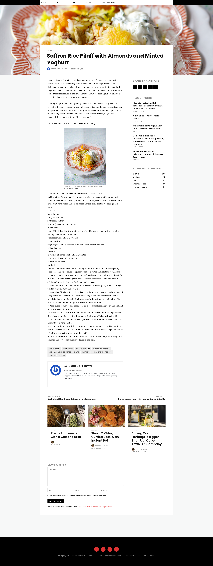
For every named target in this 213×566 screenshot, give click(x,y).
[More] (160, 87)
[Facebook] (64, 382)
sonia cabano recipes (102, 352)
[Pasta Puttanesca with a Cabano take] (66, 416)
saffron (85, 352)
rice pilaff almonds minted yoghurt (64, 352)
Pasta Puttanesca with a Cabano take (66, 435)
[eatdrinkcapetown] (49, 68)
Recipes (50, 50)
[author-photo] (52, 442)
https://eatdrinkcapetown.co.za (73, 370)
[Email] (150, 87)
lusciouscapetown (101, 349)
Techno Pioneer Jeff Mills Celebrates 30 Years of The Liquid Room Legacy (148, 154)
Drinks (134, 431)
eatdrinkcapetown (60, 69)
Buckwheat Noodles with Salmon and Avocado (71, 399)
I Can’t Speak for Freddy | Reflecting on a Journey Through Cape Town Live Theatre (148, 106)
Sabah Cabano (60, 442)
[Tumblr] (155, 87)
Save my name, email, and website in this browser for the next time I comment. (78, 496)
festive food (54, 349)
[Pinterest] (109, 549)
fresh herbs (68, 349)
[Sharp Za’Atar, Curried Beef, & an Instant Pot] (106, 416)
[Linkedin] (145, 87)
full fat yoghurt (83, 349)
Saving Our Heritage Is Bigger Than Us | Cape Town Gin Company (147, 438)
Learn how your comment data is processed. (95, 507)
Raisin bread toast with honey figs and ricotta (142, 399)
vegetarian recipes (57, 355)
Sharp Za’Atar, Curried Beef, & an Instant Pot (105, 437)
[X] (71, 382)
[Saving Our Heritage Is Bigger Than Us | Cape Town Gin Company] (147, 416)
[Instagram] (68, 382)
